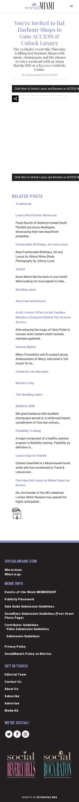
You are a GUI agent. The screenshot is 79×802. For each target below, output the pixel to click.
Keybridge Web (47, 797)
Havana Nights (26, 347)
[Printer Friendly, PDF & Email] (17, 514)
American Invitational (31, 301)
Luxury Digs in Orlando (31, 455)
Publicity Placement (19, 599)
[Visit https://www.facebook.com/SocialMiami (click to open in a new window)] (17, 734)
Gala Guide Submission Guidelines (29, 606)
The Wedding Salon (29, 394)
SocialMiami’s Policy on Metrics (28, 654)
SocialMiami (33, 75)
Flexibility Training (28, 431)
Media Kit (12, 710)
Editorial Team (15, 674)
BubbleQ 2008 (25, 406)
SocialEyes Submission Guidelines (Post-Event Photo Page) (39, 616)
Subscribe (12, 696)
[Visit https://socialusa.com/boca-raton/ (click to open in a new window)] (57, 764)
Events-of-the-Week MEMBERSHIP (30, 592)
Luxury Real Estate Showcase (36, 215)
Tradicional (23, 204)
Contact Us (13, 681)
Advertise (12, 703)
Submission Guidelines (23, 636)
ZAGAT (21, 269)
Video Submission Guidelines (27, 629)
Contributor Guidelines (21, 625)
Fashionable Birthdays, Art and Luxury (42, 244)
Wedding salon (26, 289)
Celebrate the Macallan (32, 371)
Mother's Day (25, 383)
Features (51, 75)
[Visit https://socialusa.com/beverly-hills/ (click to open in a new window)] (21, 764)
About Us (11, 689)
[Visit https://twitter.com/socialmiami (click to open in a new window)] (9, 734)
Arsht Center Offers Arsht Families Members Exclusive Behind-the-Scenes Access (43, 317)
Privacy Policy (15, 646)
